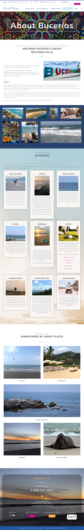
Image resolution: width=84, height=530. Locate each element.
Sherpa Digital (63, 528)
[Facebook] (61, 1)
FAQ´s (70, 4)
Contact (76, 8)
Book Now (77, 4)
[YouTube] (65, 1)
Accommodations (29, 8)
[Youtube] (13, 515)
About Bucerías (67, 8)
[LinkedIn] (63, 1)
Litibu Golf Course (69, 268)
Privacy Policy (40, 528)
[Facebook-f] (11, 515)
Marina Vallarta (69, 265)
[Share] (67, 1)
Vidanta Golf (69, 263)
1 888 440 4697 (35, 2)
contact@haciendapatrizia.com (49, 2)
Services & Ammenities (42, 8)
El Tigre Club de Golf (69, 260)
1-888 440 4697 (42, 490)
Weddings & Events (56, 8)
